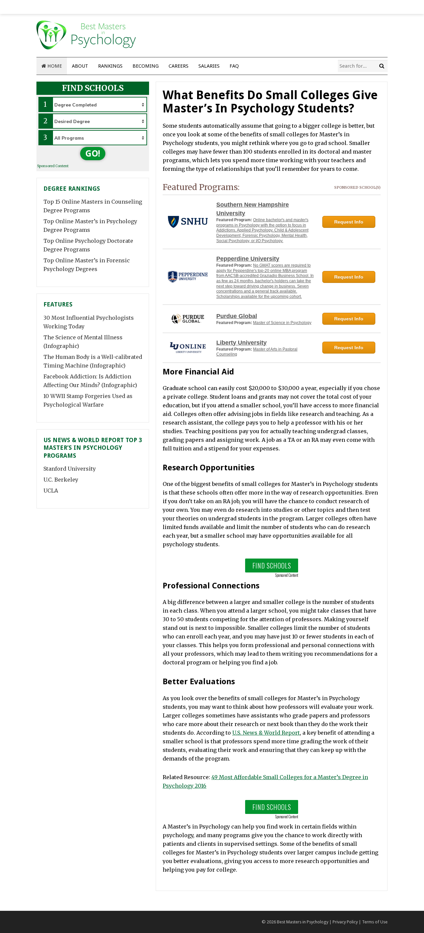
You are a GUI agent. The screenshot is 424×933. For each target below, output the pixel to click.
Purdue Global (236, 316)
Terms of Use (375, 921)
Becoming (145, 66)
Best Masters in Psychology (302, 921)
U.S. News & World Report (266, 732)
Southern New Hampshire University (252, 209)
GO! (92, 154)
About (80, 66)
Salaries (209, 66)
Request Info (348, 222)
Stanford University (69, 468)
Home (54, 66)
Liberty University (241, 342)
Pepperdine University (247, 258)
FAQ (234, 66)
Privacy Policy (345, 921)
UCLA (50, 490)
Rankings (110, 66)
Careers (178, 66)
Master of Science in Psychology (282, 322)
